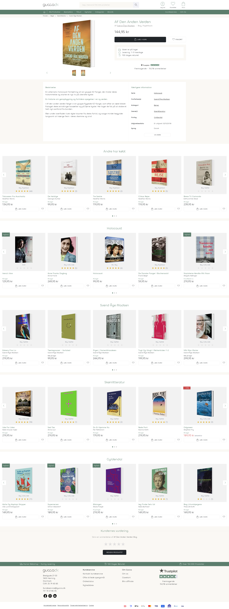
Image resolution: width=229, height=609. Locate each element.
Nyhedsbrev (88, 585)
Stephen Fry (189, 430)
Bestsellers (68, 12)
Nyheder (88, 12)
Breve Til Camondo (192, 196)
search (136, 5)
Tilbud (78, 12)
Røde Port (143, 427)
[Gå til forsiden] (50, 570)
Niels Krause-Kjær (9, 430)
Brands (110, 12)
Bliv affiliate (127, 581)
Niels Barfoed (143, 507)
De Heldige (53, 196)
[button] (47, 73)
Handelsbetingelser (50, 605)
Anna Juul (51, 430)
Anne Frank (52, 276)
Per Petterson (98, 430)
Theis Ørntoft (189, 507)
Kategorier (99, 12)
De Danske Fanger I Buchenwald (153, 273)
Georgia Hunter (54, 199)
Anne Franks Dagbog (57, 273)
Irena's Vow (7, 273)
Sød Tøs (51, 427)
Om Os (183, 12)
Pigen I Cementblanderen (104, 350)
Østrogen (97, 504)
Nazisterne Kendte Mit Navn (197, 273)
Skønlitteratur (159, 111)
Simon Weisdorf (54, 507)
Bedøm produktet (115, 552)
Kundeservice (171, 12)
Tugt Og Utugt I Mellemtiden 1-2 (153, 350)
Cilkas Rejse (143, 196)
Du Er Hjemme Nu (101, 427)
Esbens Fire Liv (9, 350)
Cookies (91, 605)
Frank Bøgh (143, 276)
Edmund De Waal (191, 199)
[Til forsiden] (50, 4)
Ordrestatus (88, 581)
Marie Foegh (98, 507)
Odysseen (188, 427)
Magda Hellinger (190, 276)
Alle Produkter (54, 12)
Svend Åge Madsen (126, 25)
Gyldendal (158, 117)
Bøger (156, 105)
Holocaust (158, 93)
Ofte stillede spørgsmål (94, 577)
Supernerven (53, 504)
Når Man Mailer (191, 350)
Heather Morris (8, 199)
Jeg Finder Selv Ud (146, 504)
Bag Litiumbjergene (193, 504)
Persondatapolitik (63, 605)
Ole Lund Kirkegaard (10, 507)
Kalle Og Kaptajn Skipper (14, 504)
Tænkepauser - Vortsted (59, 350)
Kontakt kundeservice (93, 573)
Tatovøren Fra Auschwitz (13, 196)
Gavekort (126, 577)
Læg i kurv (140, 39)
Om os (125, 573)
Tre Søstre (97, 196)
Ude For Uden (8, 427)
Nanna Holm (143, 430)
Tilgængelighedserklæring (79, 605)
